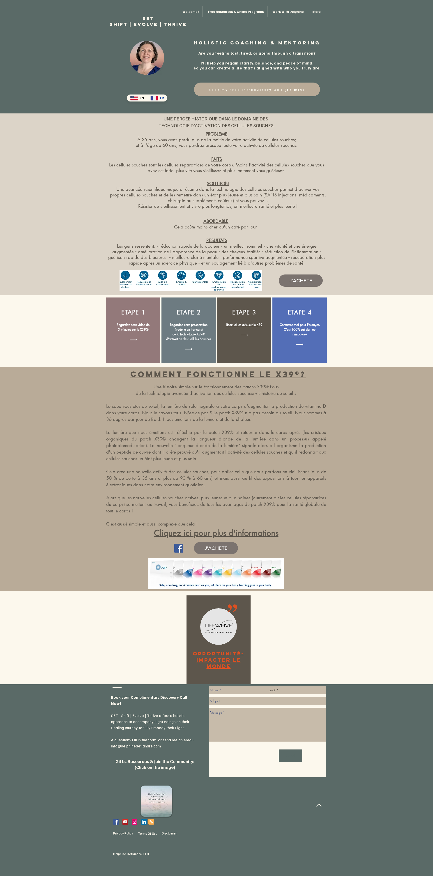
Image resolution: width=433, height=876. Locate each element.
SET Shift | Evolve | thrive (148, 21)
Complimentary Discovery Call (159, 697)
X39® (144, 329)
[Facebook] (178, 548)
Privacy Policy (123, 833)
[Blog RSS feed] (151, 822)
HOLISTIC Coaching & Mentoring (257, 43)
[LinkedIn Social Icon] (144, 822)
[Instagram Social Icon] (134, 822)
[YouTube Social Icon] (125, 822)
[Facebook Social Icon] (116, 822)
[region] (219, 639)
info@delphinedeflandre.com (136, 745)
